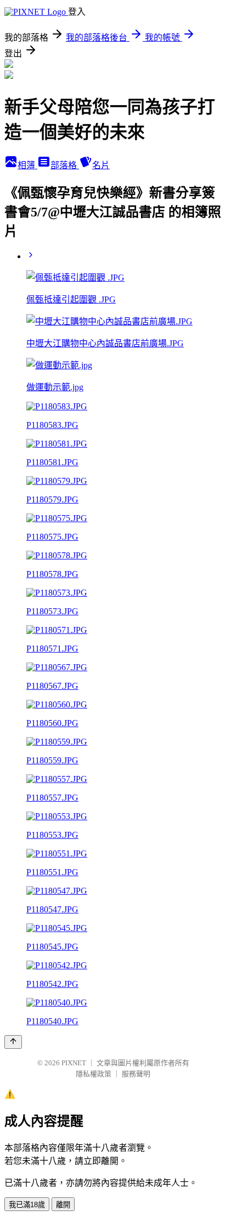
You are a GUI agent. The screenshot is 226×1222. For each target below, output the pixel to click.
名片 (101, 165)
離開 (63, 1205)
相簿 (27, 165)
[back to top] (13, 1042)
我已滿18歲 (27, 1205)
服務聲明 (136, 1074)
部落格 (64, 165)
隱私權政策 (93, 1074)
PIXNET (73, 1063)
